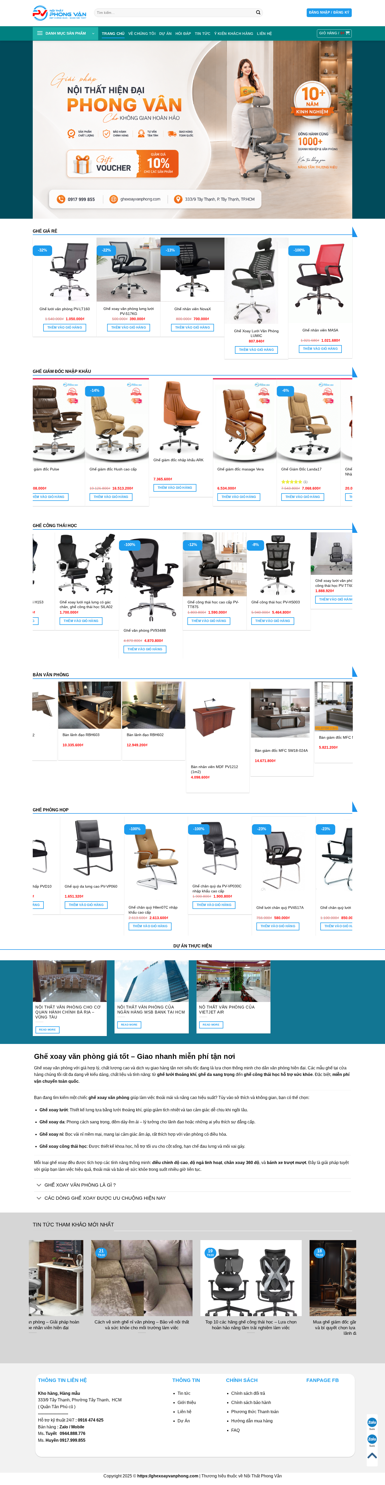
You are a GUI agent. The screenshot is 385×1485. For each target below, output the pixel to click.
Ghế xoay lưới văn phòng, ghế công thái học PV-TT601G (264, 583)
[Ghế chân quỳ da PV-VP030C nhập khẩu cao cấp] (329, 848)
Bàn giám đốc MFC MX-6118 (247, 737)
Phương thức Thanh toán (255, 1411)
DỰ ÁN (165, 33)
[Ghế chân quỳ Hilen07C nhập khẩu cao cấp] (265, 859)
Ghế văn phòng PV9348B (69, 630)
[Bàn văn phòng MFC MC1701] (314, 702)
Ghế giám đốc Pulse (157, 469)
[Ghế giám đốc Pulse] (168, 420)
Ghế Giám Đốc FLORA (96, 469)
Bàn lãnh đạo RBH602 (49, 735)
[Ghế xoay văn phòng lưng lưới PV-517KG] (129, 270)
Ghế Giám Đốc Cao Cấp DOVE (38, 477)
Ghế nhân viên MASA (320, 330)
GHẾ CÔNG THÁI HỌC (55, 525)
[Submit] (258, 12)
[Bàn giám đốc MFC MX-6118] (250, 706)
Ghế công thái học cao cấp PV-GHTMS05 (329, 625)
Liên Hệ (264, 33)
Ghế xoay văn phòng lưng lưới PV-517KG (128, 311)
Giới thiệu (187, 1402)
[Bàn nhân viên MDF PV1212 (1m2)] (122, 721)
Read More (47, 1029)
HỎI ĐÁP (183, 33)
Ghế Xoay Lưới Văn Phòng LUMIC (256, 333)
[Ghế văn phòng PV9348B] (75, 578)
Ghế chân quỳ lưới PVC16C (69, 907)
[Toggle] (39, 1185)
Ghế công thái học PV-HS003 (199, 602)
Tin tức (203, 33)
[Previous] (46, 430)
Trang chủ (113, 33)
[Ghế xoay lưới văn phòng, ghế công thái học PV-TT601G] (267, 553)
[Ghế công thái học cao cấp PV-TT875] (139, 564)
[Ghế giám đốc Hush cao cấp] (232, 420)
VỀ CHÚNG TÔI (142, 33)
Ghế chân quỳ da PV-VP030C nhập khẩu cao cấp (325, 888)
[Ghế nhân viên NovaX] (192, 270)
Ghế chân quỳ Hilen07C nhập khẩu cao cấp (262, 909)
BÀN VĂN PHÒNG (51, 675)
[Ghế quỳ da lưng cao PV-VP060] (201, 848)
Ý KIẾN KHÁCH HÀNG (234, 33)
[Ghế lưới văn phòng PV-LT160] (65, 270)
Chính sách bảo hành (251, 1402)
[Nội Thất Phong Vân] (59, 13)
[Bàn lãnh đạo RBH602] (58, 705)
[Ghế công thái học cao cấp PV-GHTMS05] (331, 575)
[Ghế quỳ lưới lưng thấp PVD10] (137, 848)
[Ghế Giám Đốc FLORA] (104, 420)
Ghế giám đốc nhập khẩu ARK (293, 460)
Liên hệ (184, 1411)
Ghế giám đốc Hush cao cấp (228, 469)
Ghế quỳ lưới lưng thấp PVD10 (135, 886)
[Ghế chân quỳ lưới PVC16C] (73, 859)
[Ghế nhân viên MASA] (320, 280)
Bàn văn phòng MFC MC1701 (312, 729)
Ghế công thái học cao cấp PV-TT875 (137, 604)
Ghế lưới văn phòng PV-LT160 (65, 309)
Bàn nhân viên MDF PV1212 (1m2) (118, 769)
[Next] (339, 430)
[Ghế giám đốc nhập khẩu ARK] (296, 416)
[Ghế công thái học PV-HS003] (203, 564)
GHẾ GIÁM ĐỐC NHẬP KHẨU (62, 371)
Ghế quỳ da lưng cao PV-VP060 (200, 886)
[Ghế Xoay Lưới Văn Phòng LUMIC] (256, 281)
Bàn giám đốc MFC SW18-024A (185, 750)
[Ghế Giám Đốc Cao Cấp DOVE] (40, 425)
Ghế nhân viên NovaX (192, 309)
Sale (372, 1429)
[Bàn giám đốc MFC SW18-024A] (186, 713)
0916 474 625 (91, 1420)
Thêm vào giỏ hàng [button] (64, 327)
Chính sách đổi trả (248, 1393)
